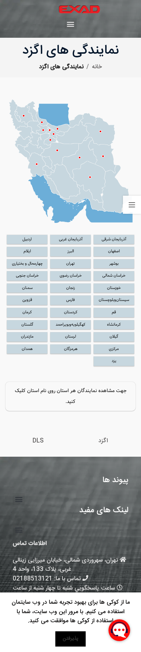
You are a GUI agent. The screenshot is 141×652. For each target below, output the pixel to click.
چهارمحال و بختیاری (27, 264)
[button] (71, 24)
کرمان (27, 312)
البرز (70, 251)
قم (114, 312)
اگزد (103, 441)
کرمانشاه (114, 325)
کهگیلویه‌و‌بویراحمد (70, 325)
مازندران (27, 337)
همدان (27, 349)
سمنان (27, 288)
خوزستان (114, 288)
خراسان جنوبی (27, 276)
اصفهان (114, 251)
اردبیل (27, 239)
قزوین (27, 300)
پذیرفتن (70, 639)
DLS (38, 441)
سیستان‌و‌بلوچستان (114, 300)
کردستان (70, 312)
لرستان (70, 337)
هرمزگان (70, 349)
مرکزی (114, 349)
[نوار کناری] (132, 205)
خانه (97, 67)
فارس (70, 300)
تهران (70, 264)
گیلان (114, 337)
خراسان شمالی (113, 276)
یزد (114, 361)
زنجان (70, 288)
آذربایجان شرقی (114, 239)
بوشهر (114, 264)
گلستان (27, 325)
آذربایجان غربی (70, 239)
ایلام (27, 251)
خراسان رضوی (71, 276)
